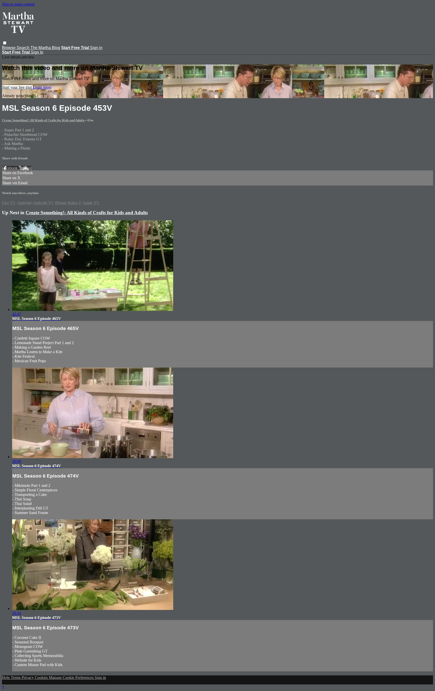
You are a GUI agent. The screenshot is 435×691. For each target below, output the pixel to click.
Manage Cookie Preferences (72, 677)
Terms (16, 677)
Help (6, 677)
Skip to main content (18, 4)
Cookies (42, 677)
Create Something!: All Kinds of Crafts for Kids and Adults (43, 120)
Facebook (10, 168)
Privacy (28, 677)
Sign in (96, 48)
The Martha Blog (45, 48)
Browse (9, 48)
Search (23, 48)
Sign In (37, 52)
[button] (4, 43)
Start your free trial (17, 87)
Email (27, 168)
